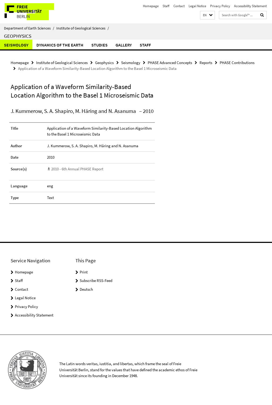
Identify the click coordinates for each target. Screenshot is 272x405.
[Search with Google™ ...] (262, 15)
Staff (166, 6)
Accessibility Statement (250, 6)
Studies (99, 45)
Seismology (16, 45)
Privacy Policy (220, 6)
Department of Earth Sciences (29, 28)
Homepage (151, 6)
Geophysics (17, 36)
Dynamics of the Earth (59, 45)
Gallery (124, 45)
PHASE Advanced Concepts (170, 62)
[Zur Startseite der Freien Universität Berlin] (35, 11)
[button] (207, 15)
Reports (205, 62)
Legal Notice (197, 6)
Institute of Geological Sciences (82, 28)
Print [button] (84, 272)
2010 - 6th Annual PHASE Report (77, 168)
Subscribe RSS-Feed (96, 280)
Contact (179, 6)
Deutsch (86, 289)
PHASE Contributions (237, 62)
